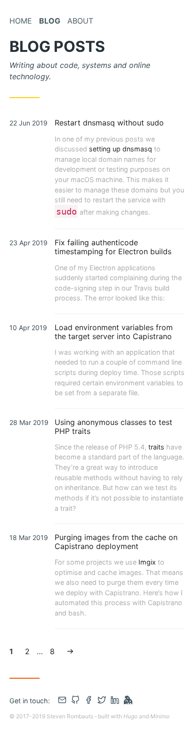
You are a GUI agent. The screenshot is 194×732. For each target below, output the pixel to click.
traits (156, 447)
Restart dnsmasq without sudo (109, 122)
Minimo (160, 716)
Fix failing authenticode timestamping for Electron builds (113, 247)
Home (20, 20)
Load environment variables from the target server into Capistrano (114, 332)
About (80, 20)
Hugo (130, 716)
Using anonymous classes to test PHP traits (113, 426)
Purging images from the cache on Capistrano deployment (116, 541)
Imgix (147, 562)
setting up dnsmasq (120, 149)
